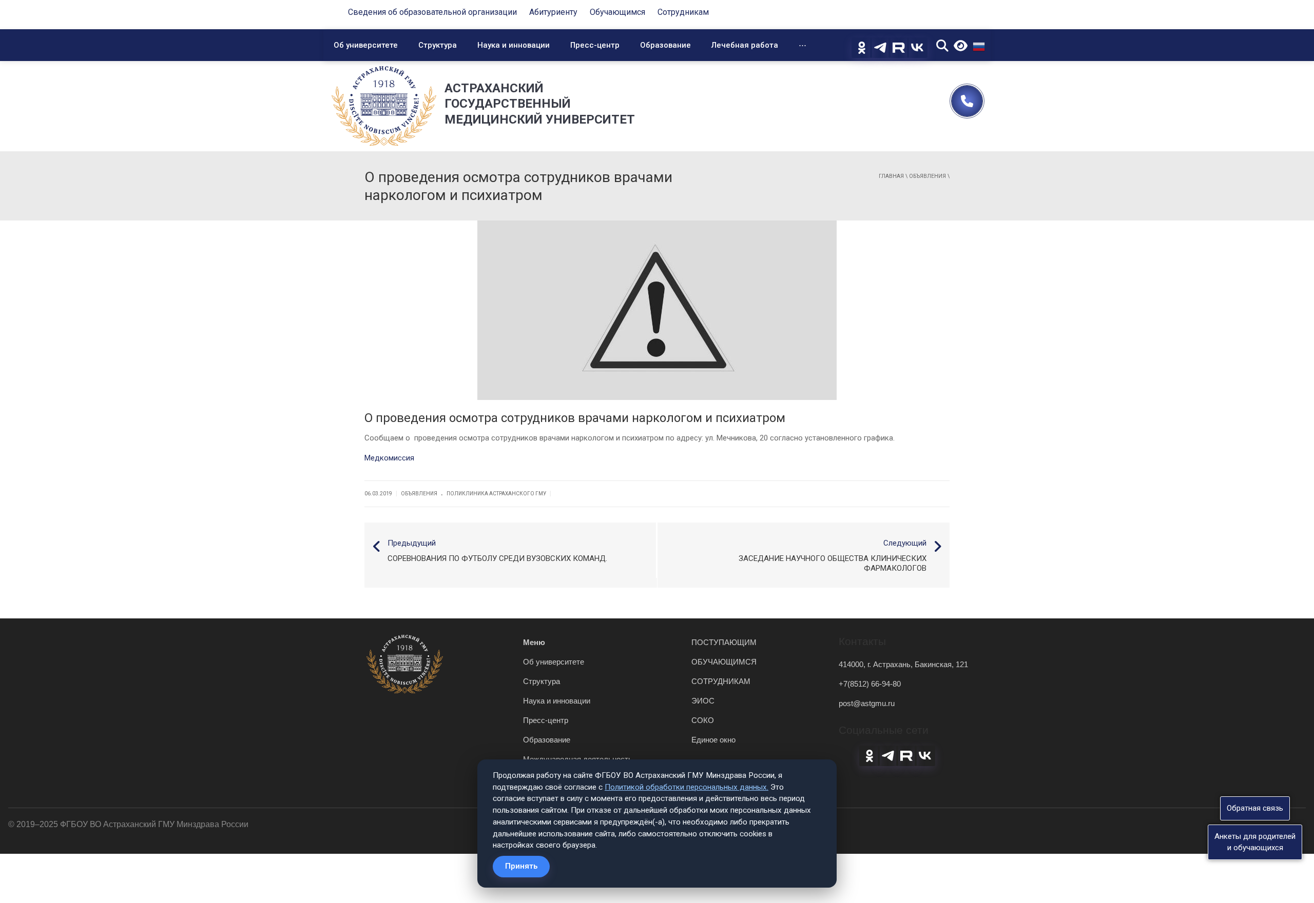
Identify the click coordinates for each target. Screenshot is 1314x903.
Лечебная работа (744, 45)
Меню (534, 642)
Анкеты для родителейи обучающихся (1255, 842)
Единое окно (713, 739)
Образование (665, 45)
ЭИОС (702, 700)
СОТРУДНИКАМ (720, 681)
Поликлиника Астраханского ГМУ (496, 493)
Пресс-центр (595, 45)
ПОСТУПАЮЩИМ (724, 642)
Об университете (366, 45)
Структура (437, 45)
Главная (891, 176)
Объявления (927, 176)
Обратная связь (1255, 808)
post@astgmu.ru (867, 703)
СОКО (702, 720)
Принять (521, 866)
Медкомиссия (389, 458)
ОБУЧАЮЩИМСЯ (724, 661)
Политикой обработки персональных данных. (686, 787)
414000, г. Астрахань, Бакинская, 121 (903, 664)
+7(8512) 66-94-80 (870, 683)
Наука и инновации (513, 45)
